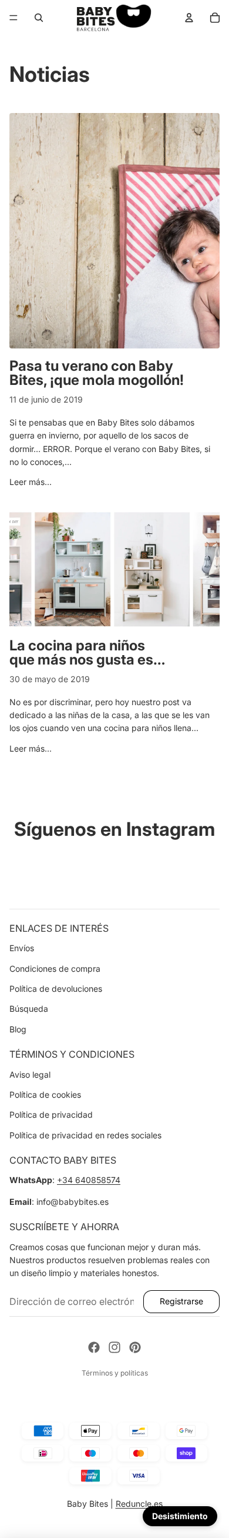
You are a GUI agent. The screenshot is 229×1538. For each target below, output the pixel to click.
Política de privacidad (51, 1115)
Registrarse (181, 1301)
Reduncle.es (139, 1504)
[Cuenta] (189, 18)
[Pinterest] (135, 1347)
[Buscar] (39, 18)
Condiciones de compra (54, 969)
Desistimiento (180, 1516)
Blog (17, 1029)
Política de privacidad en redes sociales (85, 1135)
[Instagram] (114, 1347)
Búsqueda (28, 1009)
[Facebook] (94, 1347)
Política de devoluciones (55, 989)
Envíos (21, 948)
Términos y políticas (115, 1372)
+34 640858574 (88, 1180)
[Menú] (13, 17)
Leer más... (30, 482)
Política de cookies (45, 1094)
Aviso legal (29, 1074)
